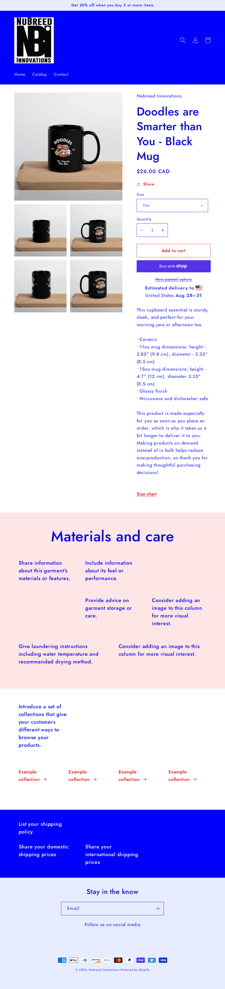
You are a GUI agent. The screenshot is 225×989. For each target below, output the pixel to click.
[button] (182, 40)
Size (140, 194)
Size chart (146, 494)
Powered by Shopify (135, 970)
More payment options (173, 279)
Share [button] (148, 184)
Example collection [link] (29, 776)
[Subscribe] (157, 908)
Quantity (144, 219)
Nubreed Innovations (104, 970)
